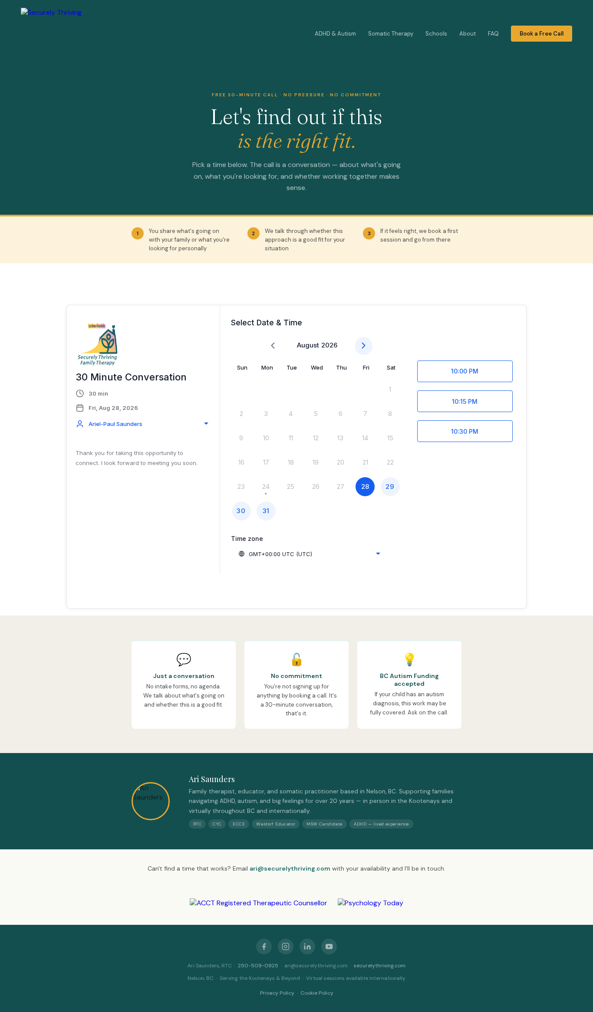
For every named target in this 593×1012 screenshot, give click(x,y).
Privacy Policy (277, 992)
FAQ (493, 34)
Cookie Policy (316, 992)
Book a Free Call (541, 34)
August (308, 345)
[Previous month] (273, 346)
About (467, 34)
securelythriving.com (379, 965)
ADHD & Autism (335, 34)
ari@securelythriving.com (290, 868)
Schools (436, 34)
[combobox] (143, 423)
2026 (329, 345)
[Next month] (363, 346)
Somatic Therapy (390, 34)
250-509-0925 (258, 965)
